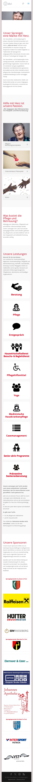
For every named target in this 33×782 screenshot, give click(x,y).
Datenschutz (21, 779)
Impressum (11, 779)
